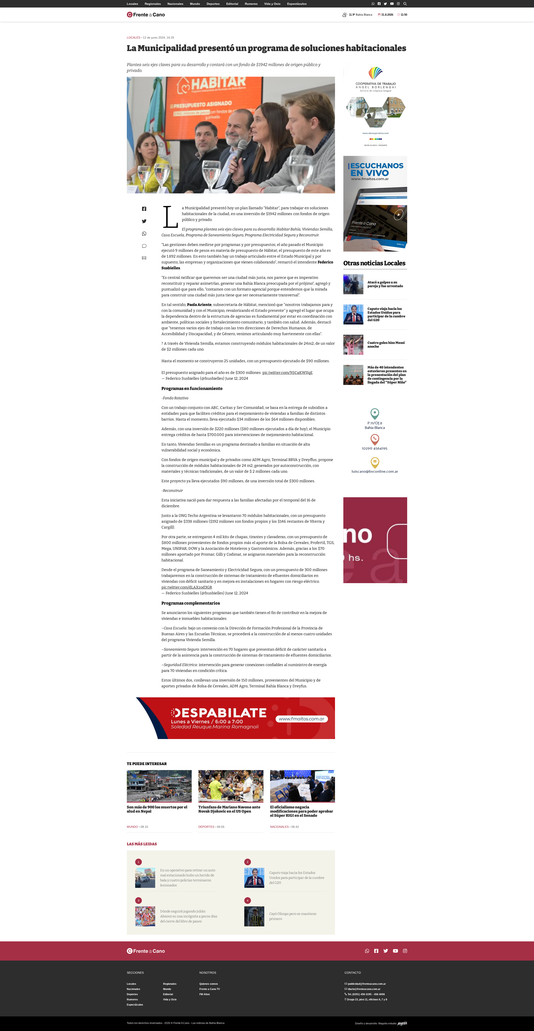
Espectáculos (297, 3)
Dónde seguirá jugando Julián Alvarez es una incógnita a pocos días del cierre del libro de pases (188, 916)
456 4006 (379, 994)
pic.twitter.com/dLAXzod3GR (186, 587)
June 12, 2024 (236, 378)
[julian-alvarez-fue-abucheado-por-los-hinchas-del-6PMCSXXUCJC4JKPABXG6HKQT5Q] (145, 916)
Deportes (213, 3)
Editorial (232, 3)
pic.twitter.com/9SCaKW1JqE (287, 372)
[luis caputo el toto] (353, 314)
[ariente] (231, 135)
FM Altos (204, 994)
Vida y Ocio (272, 3)
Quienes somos (208, 983)
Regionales (153, 3)
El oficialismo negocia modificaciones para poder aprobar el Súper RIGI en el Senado (301, 811)
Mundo (195, 3)
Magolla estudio (387, 1023)
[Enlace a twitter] (385, 4)
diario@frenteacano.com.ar (364, 989)
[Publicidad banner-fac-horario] (375, 540)
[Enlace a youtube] (392, 4)
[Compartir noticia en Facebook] (144, 209)
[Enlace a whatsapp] (373, 3)
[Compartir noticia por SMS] (144, 246)
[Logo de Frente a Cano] (146, 15)
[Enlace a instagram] (398, 3)
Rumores (251, 3)
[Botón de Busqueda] (405, 4)
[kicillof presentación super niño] (353, 375)
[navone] (230, 786)
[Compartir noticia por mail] (144, 257)
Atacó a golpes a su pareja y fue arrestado (385, 284)
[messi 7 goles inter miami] (353, 345)
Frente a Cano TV (209, 989)
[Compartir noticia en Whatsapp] (144, 234)
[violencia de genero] (353, 284)
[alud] (159, 786)
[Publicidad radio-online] (375, 204)
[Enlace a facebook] (379, 3)
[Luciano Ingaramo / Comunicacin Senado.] (302, 786)
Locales (132, 3)
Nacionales (175, 3)
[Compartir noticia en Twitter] (144, 221)
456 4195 (366, 994)
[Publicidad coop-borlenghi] (375, 105)
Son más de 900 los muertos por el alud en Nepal (157, 809)
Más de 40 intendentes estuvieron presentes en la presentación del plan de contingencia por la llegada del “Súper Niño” (387, 374)
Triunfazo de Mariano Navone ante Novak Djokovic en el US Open (229, 809)
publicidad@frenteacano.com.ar (367, 983)
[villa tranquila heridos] (145, 878)
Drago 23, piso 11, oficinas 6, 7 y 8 (367, 999)
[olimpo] (254, 916)
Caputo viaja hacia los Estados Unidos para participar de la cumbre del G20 (386, 314)
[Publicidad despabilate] (231, 718)
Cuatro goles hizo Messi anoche (386, 344)
